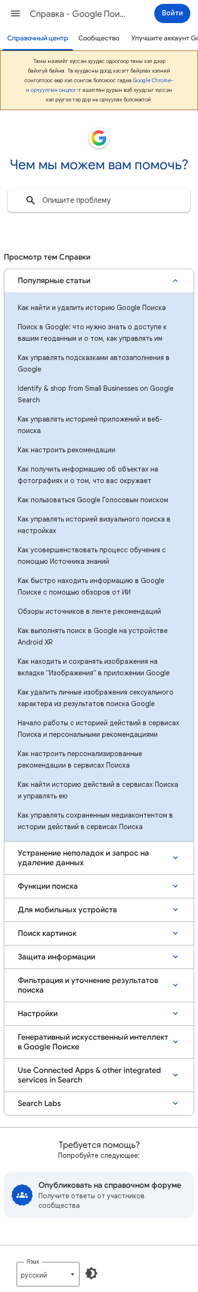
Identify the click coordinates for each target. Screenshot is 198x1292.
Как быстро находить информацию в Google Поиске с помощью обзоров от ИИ (91, 586)
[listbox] (48, 1274)
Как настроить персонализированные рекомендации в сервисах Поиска (80, 759)
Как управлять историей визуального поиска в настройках (94, 525)
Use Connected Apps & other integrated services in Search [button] (89, 1075)
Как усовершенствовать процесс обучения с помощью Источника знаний (92, 556)
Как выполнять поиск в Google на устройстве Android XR (93, 636)
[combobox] (99, 200)
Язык (32, 1261)
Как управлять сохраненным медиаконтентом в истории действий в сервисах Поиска (95, 821)
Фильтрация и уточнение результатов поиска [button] (88, 985)
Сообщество (98, 38)
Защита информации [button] (56, 957)
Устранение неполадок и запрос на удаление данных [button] (83, 858)
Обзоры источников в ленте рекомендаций (89, 611)
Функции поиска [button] (48, 886)
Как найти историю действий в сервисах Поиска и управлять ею (98, 790)
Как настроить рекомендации (66, 450)
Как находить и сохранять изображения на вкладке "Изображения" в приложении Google (94, 667)
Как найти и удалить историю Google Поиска (92, 307)
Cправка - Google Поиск (78, 14)
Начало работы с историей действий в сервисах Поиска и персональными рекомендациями (98, 729)
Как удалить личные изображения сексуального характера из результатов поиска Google (95, 698)
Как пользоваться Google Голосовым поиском (93, 500)
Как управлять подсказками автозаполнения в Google (94, 363)
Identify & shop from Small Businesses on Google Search (95, 394)
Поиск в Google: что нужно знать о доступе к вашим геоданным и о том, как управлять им (92, 333)
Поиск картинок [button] (47, 933)
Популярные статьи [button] (54, 281)
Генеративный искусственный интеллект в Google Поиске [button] (93, 1042)
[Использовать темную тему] (91, 1273)
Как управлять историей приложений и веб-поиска (90, 425)
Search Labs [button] (39, 1103)
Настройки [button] (38, 1014)
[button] (15, 13)
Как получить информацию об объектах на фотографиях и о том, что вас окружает (88, 475)
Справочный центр (37, 38)
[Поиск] (30, 200)
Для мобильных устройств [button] (67, 910)
